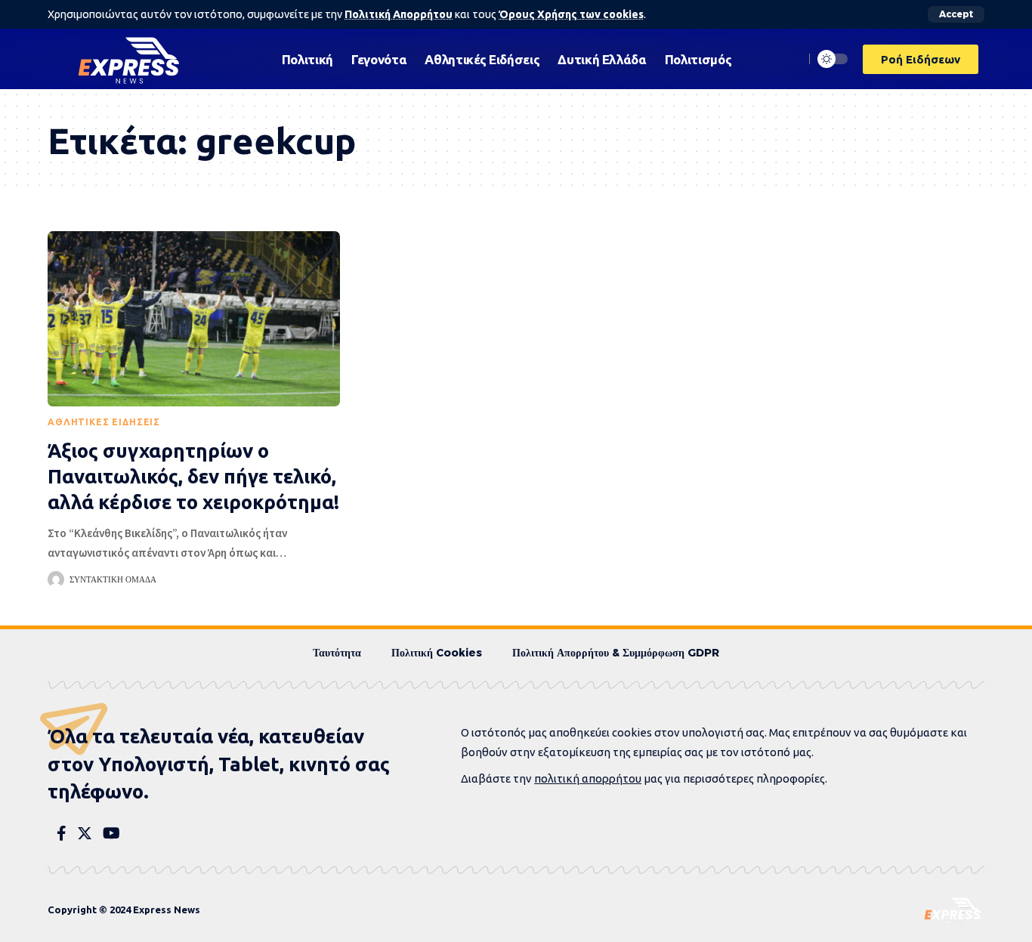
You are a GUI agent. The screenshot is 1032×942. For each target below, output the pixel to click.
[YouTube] (111, 833)
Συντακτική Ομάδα (113, 579)
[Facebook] (61, 833)
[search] (789, 59)
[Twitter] (84, 833)
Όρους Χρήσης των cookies (571, 14)
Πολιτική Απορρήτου (399, 14)
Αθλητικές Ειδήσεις (104, 422)
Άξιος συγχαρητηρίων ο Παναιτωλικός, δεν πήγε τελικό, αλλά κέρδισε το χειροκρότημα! (193, 476)
